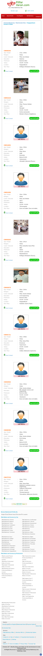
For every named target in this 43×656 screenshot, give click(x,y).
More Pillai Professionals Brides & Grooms (8, 617)
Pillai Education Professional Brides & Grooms (29, 574)
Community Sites (6, 628)
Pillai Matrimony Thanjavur (28, 542)
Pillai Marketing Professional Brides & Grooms (8, 603)
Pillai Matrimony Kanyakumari (29, 523)
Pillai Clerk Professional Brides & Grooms (28, 567)
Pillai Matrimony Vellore (27, 532)
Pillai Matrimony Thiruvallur (28, 543)
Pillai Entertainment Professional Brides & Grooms (27, 585)
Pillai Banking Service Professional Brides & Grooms (7, 575)
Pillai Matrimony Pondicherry (29, 551)
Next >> (24, 504)
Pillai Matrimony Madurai (7, 521)
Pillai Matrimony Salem (7, 526)
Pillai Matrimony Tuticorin (28, 521)
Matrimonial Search (21, 624)
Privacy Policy (23, 643)
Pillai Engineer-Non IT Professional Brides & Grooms (27, 580)
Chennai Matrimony (9, 23)
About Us (5, 643)
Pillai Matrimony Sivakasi (28, 526)
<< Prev (14, 504)
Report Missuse (6, 639)
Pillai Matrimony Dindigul (7, 538)
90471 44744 (31, 10)
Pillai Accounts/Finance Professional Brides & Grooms (7, 557)
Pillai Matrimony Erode (7, 528)
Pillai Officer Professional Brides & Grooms (8, 614)
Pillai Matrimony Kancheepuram (26, 529)
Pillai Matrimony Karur (7, 536)
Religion (3, 514)
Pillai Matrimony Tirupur (7, 530)
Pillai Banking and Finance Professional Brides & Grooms (8, 570)
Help (11, 637)
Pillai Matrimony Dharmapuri (8, 545)
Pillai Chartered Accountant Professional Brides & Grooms (28, 557)
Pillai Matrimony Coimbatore (8, 525)
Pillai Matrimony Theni (7, 540)
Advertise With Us (20, 632)
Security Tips (32, 643)
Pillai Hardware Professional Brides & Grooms (29, 593)
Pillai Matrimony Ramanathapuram (6, 543)
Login (7, 624)
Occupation (25, 514)
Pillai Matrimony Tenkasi (28, 525)
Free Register (20, 15)
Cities (7, 514)
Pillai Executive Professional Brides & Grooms (29, 590)
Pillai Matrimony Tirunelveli (8, 532)
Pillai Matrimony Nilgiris (27, 536)
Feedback (16, 637)
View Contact (9, 71)
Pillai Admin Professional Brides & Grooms (7, 562)
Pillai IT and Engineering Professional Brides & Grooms (28, 598)
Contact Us (6, 637)
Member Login (14, 10)
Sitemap (14, 639)
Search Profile (10, 15)
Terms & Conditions (14, 643)
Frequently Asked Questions (28, 637)
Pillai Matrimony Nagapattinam (9, 551)
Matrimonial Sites (21, 23)
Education (18, 514)
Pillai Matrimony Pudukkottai (29, 540)
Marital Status (12, 514)
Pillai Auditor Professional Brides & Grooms (8, 565)
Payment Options (31, 624)
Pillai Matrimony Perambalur (29, 538)
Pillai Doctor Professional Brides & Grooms (28, 571)
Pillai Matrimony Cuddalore (8, 547)
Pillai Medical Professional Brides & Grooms (8, 607)
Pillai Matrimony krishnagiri (8, 549)
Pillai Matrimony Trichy (7, 523)
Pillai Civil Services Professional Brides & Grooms (27, 563)
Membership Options (31, 632)
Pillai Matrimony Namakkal (28, 534)
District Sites (39, 626)
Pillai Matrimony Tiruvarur (28, 549)
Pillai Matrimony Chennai (8, 519)
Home (3, 15)
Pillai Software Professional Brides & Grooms (8, 610)
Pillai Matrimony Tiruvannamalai (26, 546)
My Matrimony (30, 15)
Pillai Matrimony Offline (8, 632)
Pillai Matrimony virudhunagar (29, 519)
